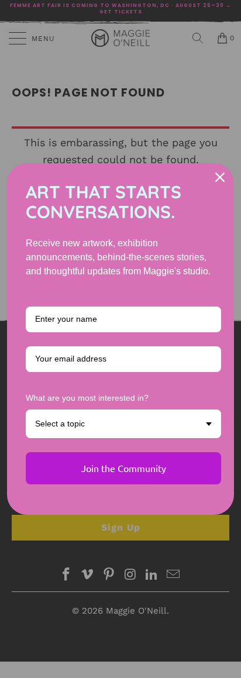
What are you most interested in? (87, 397)
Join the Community (123, 468)
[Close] (220, 177)
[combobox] (123, 423)
